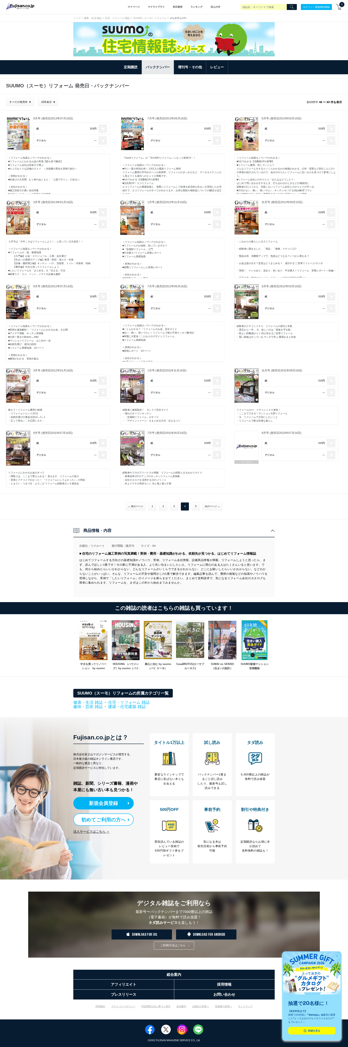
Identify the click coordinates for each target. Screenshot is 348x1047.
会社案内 (181, 1006)
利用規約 (100, 1006)
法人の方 (215, 6)
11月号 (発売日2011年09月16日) (282, 370)
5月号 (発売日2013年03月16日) (281, 118)
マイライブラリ (156, 6)
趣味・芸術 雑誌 (88, 707)
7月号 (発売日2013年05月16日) (167, 118)
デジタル (41, 140)
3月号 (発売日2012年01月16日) (53, 370)
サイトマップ (245, 1006)
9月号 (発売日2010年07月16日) (281, 432)
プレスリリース (123, 994)
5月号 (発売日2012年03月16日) (281, 286)
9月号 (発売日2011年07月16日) (53, 432)
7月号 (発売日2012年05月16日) (167, 286)
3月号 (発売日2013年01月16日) (53, 202)
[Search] (292, 7)
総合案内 (174, 975)
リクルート (98, 545)
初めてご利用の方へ (103, 819)
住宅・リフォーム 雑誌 (117, 18)
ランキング (197, 6)
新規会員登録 (103, 803)
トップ (77, 18)
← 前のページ (135, 506)
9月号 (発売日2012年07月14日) (53, 286)
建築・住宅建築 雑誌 (127, 706)
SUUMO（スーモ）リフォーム (149, 18)
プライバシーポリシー (123, 1006)
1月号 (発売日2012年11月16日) (167, 202)
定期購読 (131, 67)
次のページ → (212, 506)
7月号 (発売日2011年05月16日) (167, 432)
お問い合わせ (224, 994)
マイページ (134, 6)
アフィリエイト (123, 984)
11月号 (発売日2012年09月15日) (282, 202)
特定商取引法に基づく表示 (155, 1006)
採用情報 (224, 984)
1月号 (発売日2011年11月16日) (166, 370)
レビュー (217, 67)
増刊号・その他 (190, 67)
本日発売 (177, 6)
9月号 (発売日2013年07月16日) (53, 118)
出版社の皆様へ (200, 1006)
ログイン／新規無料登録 (316, 7)
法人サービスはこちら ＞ (91, 831)
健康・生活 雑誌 (93, 18)
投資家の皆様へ (223, 1006)
